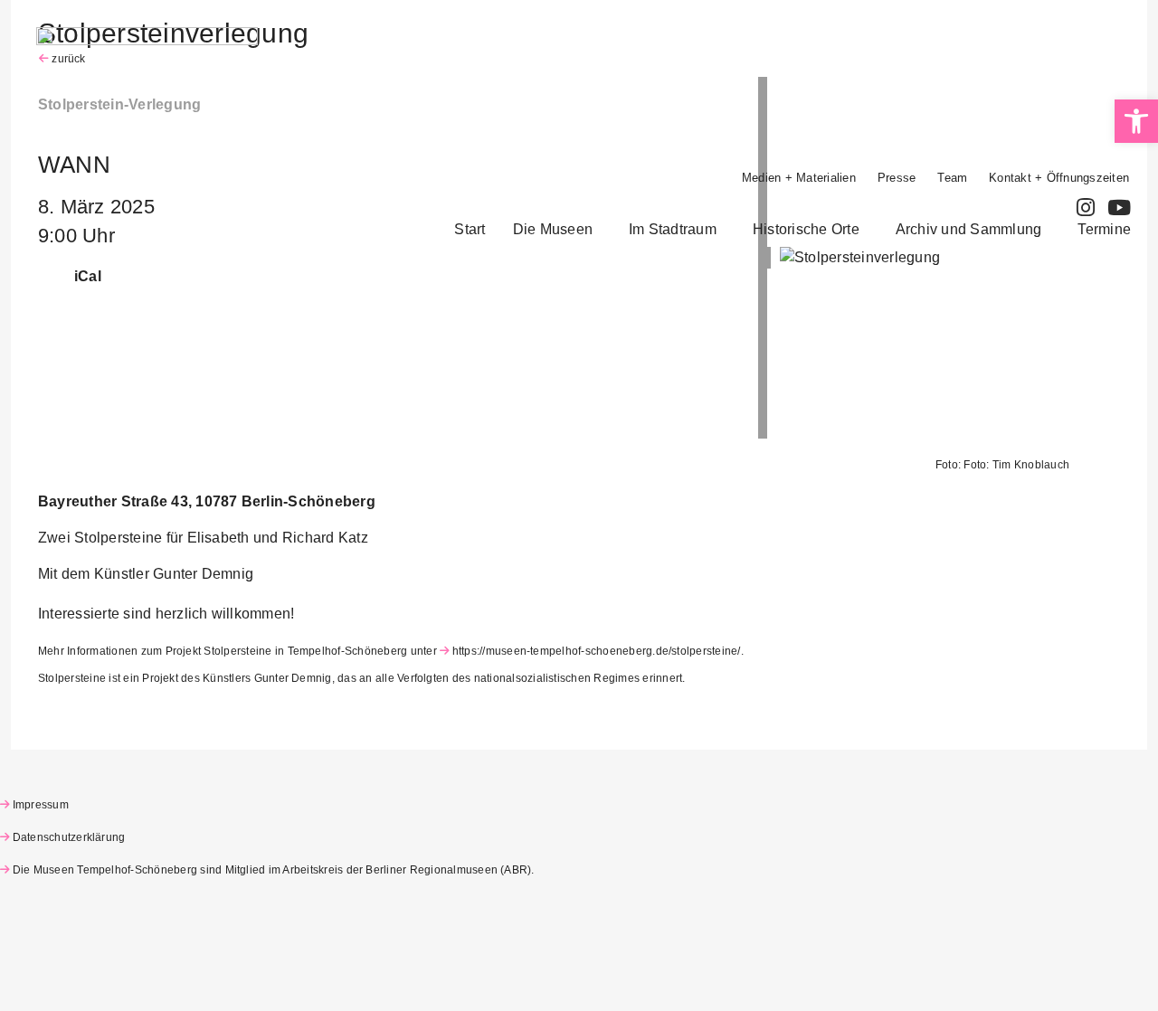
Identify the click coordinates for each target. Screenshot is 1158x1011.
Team (952, 177)
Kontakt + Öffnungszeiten (1059, 177)
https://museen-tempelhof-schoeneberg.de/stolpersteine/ (596, 651)
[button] (557, 229)
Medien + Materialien (799, 177)
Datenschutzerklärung (69, 837)
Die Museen (553, 229)
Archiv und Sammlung (969, 229)
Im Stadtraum (673, 229)
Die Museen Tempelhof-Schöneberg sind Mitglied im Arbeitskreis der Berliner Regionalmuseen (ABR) (272, 870)
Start (469, 229)
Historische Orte (806, 229)
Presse (897, 177)
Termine (1104, 229)
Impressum (41, 804)
